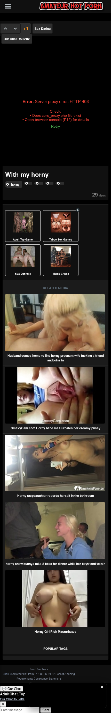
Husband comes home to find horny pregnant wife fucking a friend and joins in (55, 357)
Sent (45, 710)
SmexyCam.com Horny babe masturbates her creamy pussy (55, 428)
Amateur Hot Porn (23, 674)
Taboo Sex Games (60, 239)
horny (15, 184)
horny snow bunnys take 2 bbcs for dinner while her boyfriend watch (55, 563)
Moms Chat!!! (61, 273)
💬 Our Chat (11, 689)
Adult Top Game (23, 239)
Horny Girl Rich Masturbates (55, 631)
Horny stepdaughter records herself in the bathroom (55, 495)
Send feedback (39, 669)
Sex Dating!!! (23, 273)
